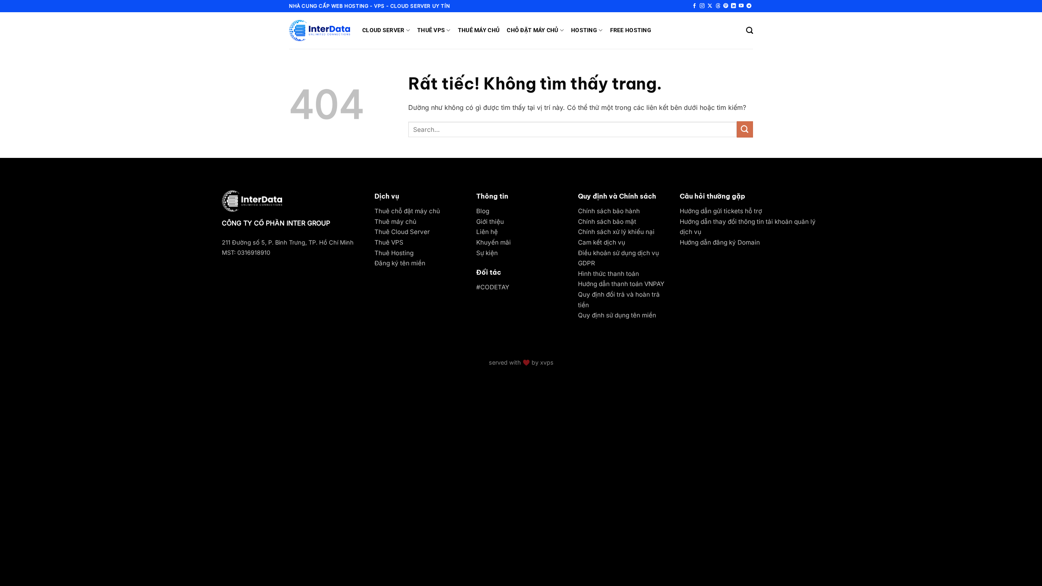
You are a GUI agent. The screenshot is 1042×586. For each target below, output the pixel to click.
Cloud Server (383, 30)
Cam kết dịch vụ (601, 242)
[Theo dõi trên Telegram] (748, 6)
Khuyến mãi (493, 242)
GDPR (586, 263)
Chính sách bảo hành (609, 211)
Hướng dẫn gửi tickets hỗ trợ (721, 211)
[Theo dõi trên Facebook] (694, 6)
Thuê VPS (431, 30)
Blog (482, 211)
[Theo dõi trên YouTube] (741, 6)
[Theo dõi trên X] (709, 6)
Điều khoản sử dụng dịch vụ (618, 253)
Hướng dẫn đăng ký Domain (720, 242)
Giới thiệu (490, 221)
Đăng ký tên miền (399, 263)
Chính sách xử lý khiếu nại (616, 232)
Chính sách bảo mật (607, 221)
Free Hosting (630, 30)
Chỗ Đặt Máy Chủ (532, 30)
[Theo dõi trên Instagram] (702, 6)
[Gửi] (745, 129)
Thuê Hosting (394, 253)
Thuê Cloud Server (402, 232)
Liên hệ (487, 232)
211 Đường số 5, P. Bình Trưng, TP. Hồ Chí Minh (288, 242)
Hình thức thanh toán (608, 274)
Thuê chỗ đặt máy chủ (407, 211)
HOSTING (584, 30)
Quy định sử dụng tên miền (617, 315)
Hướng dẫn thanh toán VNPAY (621, 284)
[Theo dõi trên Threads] (718, 6)
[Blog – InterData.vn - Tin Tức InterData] (319, 30)
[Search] (749, 30)
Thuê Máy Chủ (478, 30)
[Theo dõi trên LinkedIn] (733, 6)
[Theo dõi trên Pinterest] (725, 6)
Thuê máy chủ (395, 221)
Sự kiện (487, 253)
